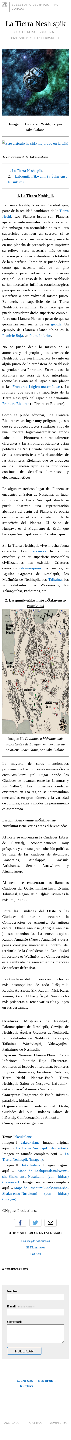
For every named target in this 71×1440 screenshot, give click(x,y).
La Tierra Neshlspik (35, 23)
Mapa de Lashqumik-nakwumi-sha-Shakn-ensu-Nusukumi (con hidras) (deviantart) (35, 1176)
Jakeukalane (22, 1137)
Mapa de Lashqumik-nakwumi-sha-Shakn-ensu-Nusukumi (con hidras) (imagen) (35, 1193)
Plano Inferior (40, 335)
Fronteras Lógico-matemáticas (36, 386)
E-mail (21, 1306)
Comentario (14, 1321)
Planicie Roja (12, 335)
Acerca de (11, 1422)
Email (50, 1223)
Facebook (20, 1223)
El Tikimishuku (35, 1247)
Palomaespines (29, 568)
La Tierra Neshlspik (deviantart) (42, 1148)
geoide (56, 324)
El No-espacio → (47, 1380)
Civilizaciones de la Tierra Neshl (35, 38)
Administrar (59, 1422)
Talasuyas (38, 551)
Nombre (12, 1291)
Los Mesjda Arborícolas (35, 1241)
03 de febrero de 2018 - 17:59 (34, 31)
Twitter (35, 1223)
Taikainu (55, 579)
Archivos (35, 1422)
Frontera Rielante (15, 403)
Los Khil (35, 1253)
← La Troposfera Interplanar (23, 1383)
